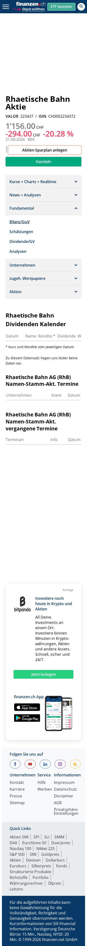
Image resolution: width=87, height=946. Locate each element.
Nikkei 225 (45, 848)
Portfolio (41, 877)
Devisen (33, 860)
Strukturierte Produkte (30, 871)
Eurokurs (18, 866)
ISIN (42, 116)
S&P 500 (17, 854)
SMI (33, 854)
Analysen (17, 251)
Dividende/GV (22, 241)
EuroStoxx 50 (34, 842)
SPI (36, 837)
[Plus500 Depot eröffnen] (28, 8)
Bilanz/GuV (19, 221)
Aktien (15, 860)
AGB (58, 803)
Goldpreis (50, 854)
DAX (13, 842)
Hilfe (41, 782)
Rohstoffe (19, 877)
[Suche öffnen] (81, 7)
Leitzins (16, 889)
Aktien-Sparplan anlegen (44, 150)
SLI (46, 837)
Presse (16, 796)
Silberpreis (41, 866)
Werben (44, 789)
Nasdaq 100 (20, 848)
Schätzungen (21, 231)
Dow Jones (60, 842)
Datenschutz (65, 789)
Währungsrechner (26, 883)
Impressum (64, 782)
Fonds (61, 866)
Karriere (17, 789)
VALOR (12, 116)
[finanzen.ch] (31, 4)
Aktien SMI (19, 837)
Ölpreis (54, 883)
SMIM (59, 837)
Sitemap (17, 803)
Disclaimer (63, 796)
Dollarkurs (55, 860)
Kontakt (17, 782)
